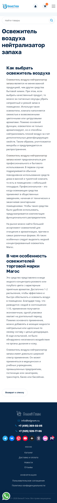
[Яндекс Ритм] (38, 438)
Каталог (28, 452)
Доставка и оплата (28, 457)
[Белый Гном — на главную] (11, 6)
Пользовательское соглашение (28, 480)
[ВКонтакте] (11, 438)
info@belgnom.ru (30, 420)
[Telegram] (5, 438)
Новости (28, 462)
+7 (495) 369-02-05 (30, 425)
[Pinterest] (18, 438)
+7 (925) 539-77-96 (30, 431)
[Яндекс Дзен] (32, 438)
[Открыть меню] (53, 6)
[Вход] (35, 6)
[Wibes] (45, 438)
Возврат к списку (14, 392)
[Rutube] (52, 438)
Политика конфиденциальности (28, 485)
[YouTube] (25, 438)
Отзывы (28, 467)
